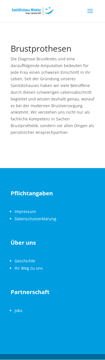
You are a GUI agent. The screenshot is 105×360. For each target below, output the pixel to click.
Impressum (25, 211)
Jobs (18, 310)
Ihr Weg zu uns (29, 268)
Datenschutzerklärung (35, 218)
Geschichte (25, 260)
